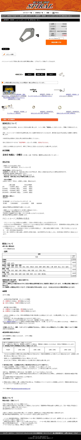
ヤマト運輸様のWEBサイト (11, 321)
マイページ (19, 433)
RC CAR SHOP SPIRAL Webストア (43, 438)
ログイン (11, 433)
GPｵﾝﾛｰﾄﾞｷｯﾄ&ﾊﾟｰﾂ (12, 16)
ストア (3, 16)
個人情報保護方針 (58, 433)
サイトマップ (47, 433)
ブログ (76, 433)
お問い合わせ (68, 433)
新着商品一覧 (39, 13)
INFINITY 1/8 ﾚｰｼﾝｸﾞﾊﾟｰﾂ (27, 16)
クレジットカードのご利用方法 (33, 433)
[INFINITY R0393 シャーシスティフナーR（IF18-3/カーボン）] (30, 46)
